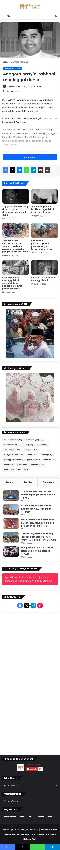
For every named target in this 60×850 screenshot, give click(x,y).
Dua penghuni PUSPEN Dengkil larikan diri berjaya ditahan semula (37, 550)
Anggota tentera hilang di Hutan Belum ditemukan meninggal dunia (15, 210)
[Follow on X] (17, 86)
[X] (12, 170)
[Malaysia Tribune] (30, 6)
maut (32, 455)
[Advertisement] (30, 682)
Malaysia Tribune (49, 829)
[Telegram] (33, 170)
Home (8, 62)
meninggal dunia (13, 460)
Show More (29, 157)
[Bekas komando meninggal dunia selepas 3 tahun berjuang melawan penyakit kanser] (15, 267)
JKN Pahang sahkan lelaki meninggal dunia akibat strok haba (43, 209)
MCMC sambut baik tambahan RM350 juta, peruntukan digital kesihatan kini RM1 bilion (37, 522)
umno (23, 469)
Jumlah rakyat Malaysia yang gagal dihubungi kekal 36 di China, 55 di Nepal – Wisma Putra (38, 536)
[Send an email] (19, 86)
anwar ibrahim (13, 440)
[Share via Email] (40, 170)
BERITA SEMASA (20, 62)
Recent (9, 482)
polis (22, 465)
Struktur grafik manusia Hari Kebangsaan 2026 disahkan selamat (36, 508)
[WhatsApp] (26, 170)
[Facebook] (5, 170)
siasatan (37, 465)
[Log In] (8, 16)
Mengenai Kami (11, 834)
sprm (9, 469)
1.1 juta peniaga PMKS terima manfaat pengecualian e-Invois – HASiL (38, 494)
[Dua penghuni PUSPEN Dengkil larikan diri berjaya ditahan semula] (11, 551)
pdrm (49, 460)
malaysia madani (14, 455)
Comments (48, 482)
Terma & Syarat (28, 834)
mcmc (47, 455)
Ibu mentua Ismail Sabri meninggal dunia (43, 279)
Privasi (40, 834)
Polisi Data (51, 834)
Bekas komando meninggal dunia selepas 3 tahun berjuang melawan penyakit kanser (12, 283)
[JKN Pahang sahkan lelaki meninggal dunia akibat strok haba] (44, 196)
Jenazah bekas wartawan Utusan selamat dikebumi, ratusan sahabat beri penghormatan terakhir (15, 246)
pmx (8, 465)
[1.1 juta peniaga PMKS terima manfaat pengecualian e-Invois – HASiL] (11, 495)
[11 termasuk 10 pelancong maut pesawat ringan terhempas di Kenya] (44, 230)
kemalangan (12, 450)
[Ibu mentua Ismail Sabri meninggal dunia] (44, 267)
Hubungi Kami (30, 839)
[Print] (47, 170)
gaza (28, 445)
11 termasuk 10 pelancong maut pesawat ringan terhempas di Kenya (42, 244)
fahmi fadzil (11, 445)
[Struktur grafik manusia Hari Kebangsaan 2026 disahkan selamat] (11, 509)
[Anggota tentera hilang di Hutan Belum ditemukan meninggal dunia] (15, 196)
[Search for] (56, 16)
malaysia (30, 450)
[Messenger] (19, 170)
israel (42, 445)
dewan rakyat (34, 440)
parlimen (33, 460)
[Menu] (3, 16)
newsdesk (11, 86)
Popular (28, 482)
